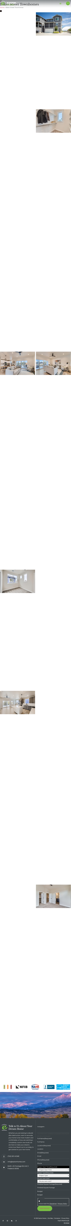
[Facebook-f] (3, 1220)
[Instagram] (7, 1220)
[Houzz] (11, 1220)
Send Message (45, 1208)
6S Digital (66, 1223)
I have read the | (53, 1203)
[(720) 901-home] (68, 3)
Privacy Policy (62, 1203)
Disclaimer (53, 1203)
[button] (60, 3)
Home (2, 7)
